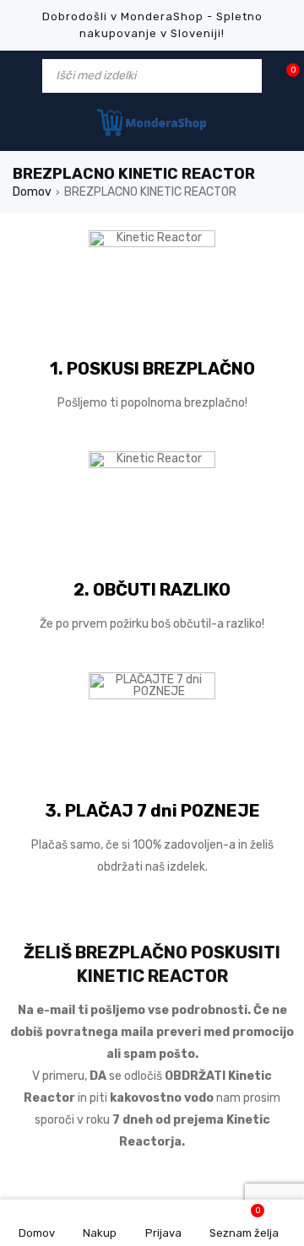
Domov (32, 192)
